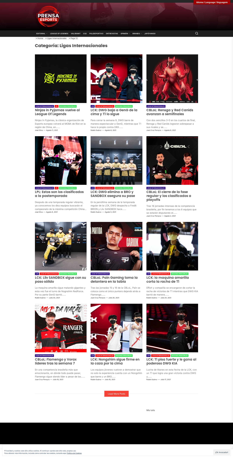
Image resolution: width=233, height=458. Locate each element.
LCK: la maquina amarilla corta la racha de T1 (167, 279)
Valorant (75, 34)
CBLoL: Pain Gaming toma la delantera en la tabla (114, 279)
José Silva (39, 130)
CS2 (85, 34)
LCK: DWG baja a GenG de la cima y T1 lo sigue (114, 112)
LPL (56, 106)
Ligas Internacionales (44, 106)
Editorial (40, 34)
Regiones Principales (68, 106)
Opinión (124, 34)
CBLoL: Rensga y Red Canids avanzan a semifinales (169, 112)
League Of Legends (59, 34)
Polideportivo (96, 34)
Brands (136, 34)
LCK (92, 106)
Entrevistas (112, 34)
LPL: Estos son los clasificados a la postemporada (59, 194)
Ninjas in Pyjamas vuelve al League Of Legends (57, 112)
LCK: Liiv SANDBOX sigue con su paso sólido (60, 279)
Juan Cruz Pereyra (153, 130)
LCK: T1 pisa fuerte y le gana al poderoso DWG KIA (171, 361)
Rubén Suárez (96, 130)
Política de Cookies (74, 453)
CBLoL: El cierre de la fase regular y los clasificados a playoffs (168, 196)
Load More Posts (116, 393)
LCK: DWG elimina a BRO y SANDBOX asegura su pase (113, 194)
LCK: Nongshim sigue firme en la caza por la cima (115, 361)
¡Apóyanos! (150, 34)
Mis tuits (150, 410)
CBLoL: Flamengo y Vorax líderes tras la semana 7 (56, 361)
